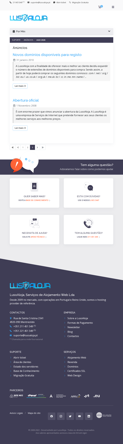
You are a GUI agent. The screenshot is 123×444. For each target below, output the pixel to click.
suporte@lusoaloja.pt (25, 335)
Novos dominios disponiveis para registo (47, 55)
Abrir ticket (19, 357)
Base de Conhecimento (26, 371)
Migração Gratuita (23, 375)
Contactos (73, 336)
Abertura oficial (26, 100)
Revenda (72, 362)
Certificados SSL (76, 371)
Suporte (16, 40)
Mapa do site (34, 413)
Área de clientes (22, 362)
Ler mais (19, 86)
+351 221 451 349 (24, 331)
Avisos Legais (16, 413)
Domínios (72, 366)
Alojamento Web (76, 357)
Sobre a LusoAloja (77, 318)
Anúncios (28, 40)
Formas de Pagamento (80, 322)
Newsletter (73, 327)
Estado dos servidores (25, 366)
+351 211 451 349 (24, 326)
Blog (70, 331)
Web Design (74, 375)
